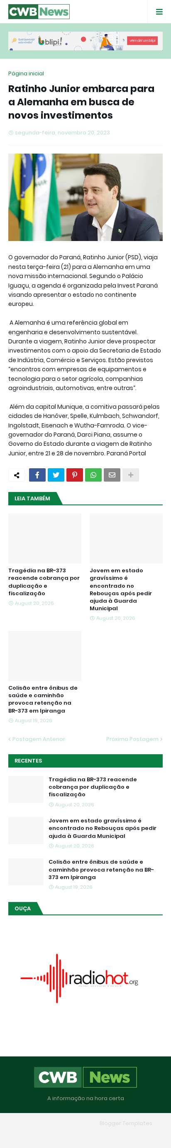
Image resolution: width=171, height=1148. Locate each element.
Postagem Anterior (38, 739)
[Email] (112, 475)
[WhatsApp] (93, 475)
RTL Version (138, 1135)
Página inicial (26, 73)
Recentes (28, 761)
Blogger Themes (73, 1123)
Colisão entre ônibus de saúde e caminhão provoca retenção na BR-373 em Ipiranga (43, 699)
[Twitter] (56, 475)
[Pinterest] (74, 475)
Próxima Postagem (132, 739)
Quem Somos (62, 1135)
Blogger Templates (126, 1123)
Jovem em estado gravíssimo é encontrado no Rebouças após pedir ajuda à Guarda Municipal (121, 589)
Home (25, 1135)
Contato (102, 1135)
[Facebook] (37, 475)
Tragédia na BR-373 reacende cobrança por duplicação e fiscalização (44, 582)
